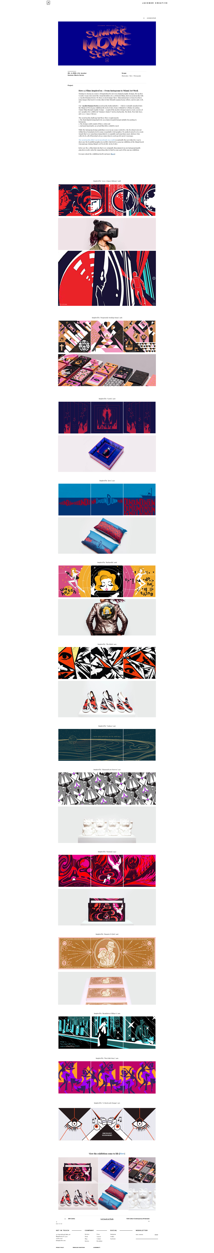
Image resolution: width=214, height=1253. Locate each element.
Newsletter (99, 1241)
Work (86, 1236)
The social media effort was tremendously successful (97, 140)
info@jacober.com (60, 1240)
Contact (99, 1239)
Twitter (112, 1236)
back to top (59, 1223)
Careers (99, 1236)
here (113, 154)
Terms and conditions (79, 1247)
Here (122, 1153)
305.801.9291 (59, 1238)
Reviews (87, 1241)
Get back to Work (107, 1219)
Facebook (112, 1239)
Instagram (113, 1234)
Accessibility (96, 1247)
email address (139, 1234)
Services (87, 1234)
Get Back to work (151, 18)
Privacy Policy (60, 1247)
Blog (86, 1239)
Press (98, 1234)
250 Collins (71, 1219)
